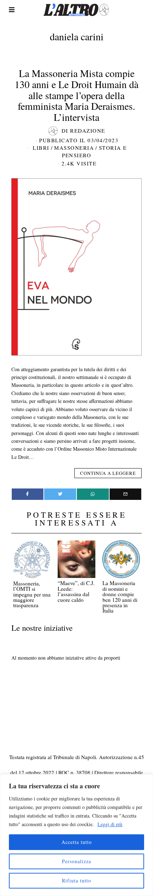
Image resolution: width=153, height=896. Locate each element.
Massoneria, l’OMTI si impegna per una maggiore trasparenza (32, 594)
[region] (76, 835)
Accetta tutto (77, 842)
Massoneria (74, 147)
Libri (41, 147)
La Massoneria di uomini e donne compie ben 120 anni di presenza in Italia (119, 596)
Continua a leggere (108, 473)
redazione (87, 130)
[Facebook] (28, 494)
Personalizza (76, 861)
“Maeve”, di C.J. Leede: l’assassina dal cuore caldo (76, 591)
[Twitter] (60, 494)
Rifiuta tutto (76, 880)
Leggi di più (109, 824)
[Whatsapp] (93, 494)
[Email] (126, 494)
